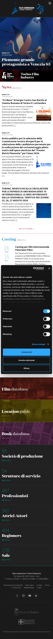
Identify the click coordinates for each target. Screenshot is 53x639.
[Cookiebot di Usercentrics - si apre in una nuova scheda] (33, 268)
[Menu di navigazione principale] (50, 3)
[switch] (46, 319)
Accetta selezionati (26, 360)
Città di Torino (26, 612)
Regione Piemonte (26, 621)
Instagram (23, 595)
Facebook (17, 595)
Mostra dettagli (38, 344)
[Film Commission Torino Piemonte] (26, 8)
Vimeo (36, 595)
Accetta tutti (26, 352)
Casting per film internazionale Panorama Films (32, 248)
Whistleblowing (29, 588)
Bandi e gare (29, 585)
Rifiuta (26, 368)
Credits (39, 588)
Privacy (47, 585)
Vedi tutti (21, 240)
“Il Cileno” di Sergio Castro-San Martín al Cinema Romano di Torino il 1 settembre (24, 101)
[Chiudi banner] (49, 268)
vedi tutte (16, 88)
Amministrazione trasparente (13, 585)
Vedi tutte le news (25, 229)
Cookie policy (16, 588)
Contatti (39, 585)
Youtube (29, 595)
